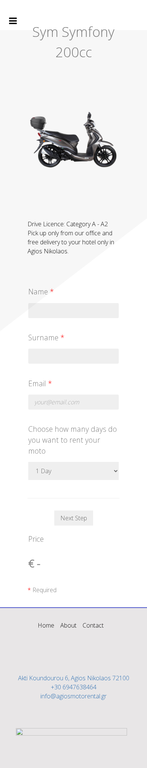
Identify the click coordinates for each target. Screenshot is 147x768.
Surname (46, 337)
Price (36, 539)
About (68, 625)
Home (46, 625)
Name (41, 291)
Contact (93, 625)
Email (40, 383)
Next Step (73, 518)
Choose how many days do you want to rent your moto (72, 440)
